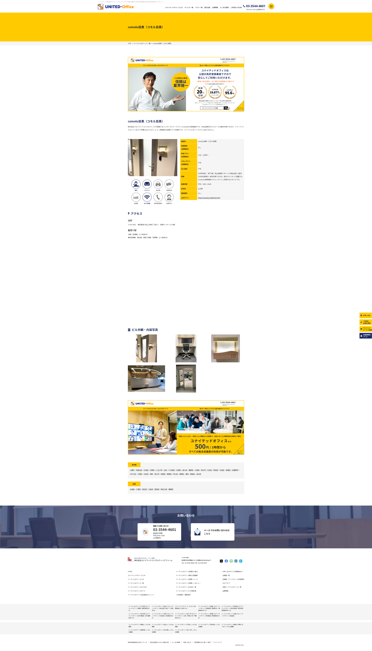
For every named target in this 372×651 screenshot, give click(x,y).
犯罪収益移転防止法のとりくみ (137, 642)
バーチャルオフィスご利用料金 (186, 591)
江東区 (140, 474)
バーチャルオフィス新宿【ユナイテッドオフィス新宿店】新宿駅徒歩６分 (209, 616)
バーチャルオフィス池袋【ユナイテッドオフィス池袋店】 (232, 615)
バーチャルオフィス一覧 (141, 43)
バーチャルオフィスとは (136, 579)
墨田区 (191, 470)
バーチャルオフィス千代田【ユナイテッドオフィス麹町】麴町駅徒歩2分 (139, 608)
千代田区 (172, 470)
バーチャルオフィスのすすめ (137, 587)
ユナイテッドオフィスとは (174, 7)
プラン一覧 (198, 7)
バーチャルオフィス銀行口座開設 (187, 575)
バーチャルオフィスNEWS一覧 (186, 587)
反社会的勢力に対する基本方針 (159, 642)
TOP (129, 43)
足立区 (198, 474)
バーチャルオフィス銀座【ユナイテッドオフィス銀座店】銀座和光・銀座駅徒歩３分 (209, 608)
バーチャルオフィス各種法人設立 (187, 571)
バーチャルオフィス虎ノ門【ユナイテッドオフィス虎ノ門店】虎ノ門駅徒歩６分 (186, 616)
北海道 (132, 489)
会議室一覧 (226, 575)
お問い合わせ (187, 642)
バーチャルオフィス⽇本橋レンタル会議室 (163, 631)
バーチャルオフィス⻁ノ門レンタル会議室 (186, 631)
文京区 (209, 470)
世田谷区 (139, 470)
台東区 (178, 470)
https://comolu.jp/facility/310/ (209, 198)
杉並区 (222, 470)
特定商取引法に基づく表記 (202, 642)
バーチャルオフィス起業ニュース (187, 579)
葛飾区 (181, 474)
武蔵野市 (235, 470)
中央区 (146, 470)
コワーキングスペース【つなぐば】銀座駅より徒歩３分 (186, 607)
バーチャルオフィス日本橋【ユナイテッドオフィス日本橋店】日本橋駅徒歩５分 (139, 616)
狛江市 (157, 474)
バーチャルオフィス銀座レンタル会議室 (139, 625)
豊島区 (192, 474)
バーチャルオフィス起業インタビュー (188, 583)
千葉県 (138, 489)
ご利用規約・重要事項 (183, 595)
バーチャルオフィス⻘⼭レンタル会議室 (163, 625)
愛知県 (157, 489)
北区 (165, 470)
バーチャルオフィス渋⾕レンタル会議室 (186, 625)
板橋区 (228, 470)
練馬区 (169, 474)
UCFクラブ (226, 583)
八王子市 (159, 470)
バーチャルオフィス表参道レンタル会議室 (209, 625)
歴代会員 (207, 7)
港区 (151, 474)
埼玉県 (144, 489)
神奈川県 (164, 489)
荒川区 (175, 474)
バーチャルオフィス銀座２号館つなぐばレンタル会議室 (232, 625)
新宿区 (216, 470)
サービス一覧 (189, 7)
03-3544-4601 (255, 6)
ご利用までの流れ (236, 7)
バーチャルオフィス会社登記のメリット (141, 595)
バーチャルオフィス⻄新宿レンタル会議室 (139, 631)
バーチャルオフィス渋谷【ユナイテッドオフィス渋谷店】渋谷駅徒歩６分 (163, 616)
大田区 (197, 470)
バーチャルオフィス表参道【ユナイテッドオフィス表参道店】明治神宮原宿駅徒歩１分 (232, 608)
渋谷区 (146, 474)
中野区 (152, 470)
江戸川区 (133, 474)
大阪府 (150, 489)
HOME (130, 571)
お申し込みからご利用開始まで (233, 571)
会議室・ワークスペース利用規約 (233, 579)
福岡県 (171, 489)
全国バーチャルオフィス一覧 (232, 587)
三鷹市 (132, 470)
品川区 (185, 470)
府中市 (203, 470)
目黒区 (163, 474)
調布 (187, 474)
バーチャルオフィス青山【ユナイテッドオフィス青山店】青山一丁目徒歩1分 (163, 608)
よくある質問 (224, 7)
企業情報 (215, 7)
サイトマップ (218, 642)
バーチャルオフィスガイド (136, 591)
